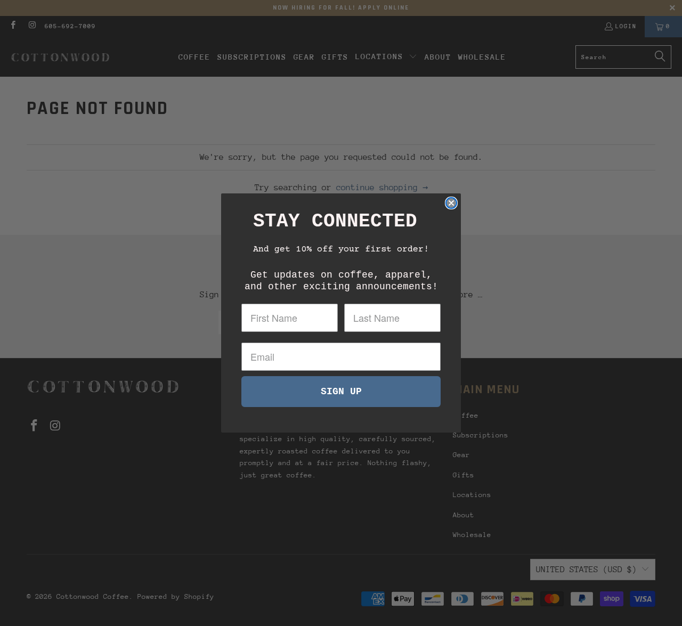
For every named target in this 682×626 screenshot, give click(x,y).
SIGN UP (341, 391)
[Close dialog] (451, 203)
